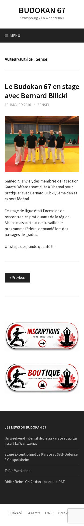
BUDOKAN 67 (42, 10)
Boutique (65, 513)
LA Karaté (33, 513)
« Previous (17, 277)
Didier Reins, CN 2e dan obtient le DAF (35, 481)
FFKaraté (15, 513)
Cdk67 (49, 513)
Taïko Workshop (18, 470)
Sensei (43, 104)
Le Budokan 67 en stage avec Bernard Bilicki (42, 91)
